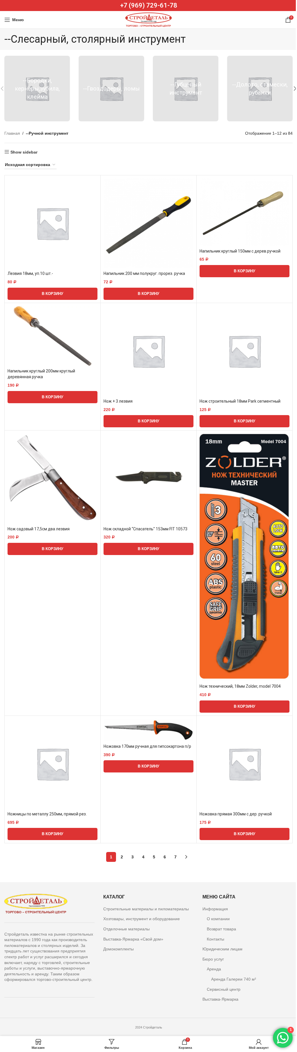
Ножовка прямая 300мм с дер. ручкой (236, 814)
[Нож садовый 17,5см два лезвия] (52, 478)
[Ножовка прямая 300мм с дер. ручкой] (244, 764)
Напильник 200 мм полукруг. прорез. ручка (144, 273)
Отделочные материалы (126, 929)
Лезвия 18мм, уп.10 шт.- (30, 273)
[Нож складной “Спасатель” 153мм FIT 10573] (148, 478)
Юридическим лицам (222, 949)
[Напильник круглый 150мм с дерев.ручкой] (244, 212)
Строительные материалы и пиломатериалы (146, 909)
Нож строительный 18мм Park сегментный (240, 401)
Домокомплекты (118, 949)
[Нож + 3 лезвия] (148, 351)
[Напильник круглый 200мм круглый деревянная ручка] (52, 336)
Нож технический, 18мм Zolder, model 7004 (240, 686)
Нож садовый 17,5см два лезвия (39, 529)
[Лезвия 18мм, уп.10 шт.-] (52, 223)
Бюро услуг (213, 959)
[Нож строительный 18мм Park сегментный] (244, 351)
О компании (218, 918)
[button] (52, 294)
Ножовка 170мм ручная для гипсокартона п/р (147, 746)
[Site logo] (148, 19)
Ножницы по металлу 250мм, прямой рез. (47, 814)
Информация (215, 909)
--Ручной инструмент (47, 133)
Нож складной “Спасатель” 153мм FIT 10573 (145, 529)
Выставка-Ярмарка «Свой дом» (133, 939)
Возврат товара (221, 929)
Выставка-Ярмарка (220, 999)
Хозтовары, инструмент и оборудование (141, 918)
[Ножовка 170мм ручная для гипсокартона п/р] (148, 730)
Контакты (215, 939)
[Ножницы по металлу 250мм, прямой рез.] (52, 764)
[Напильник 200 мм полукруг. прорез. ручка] (148, 223)
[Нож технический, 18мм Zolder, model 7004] (244, 557)
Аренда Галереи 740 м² (233, 979)
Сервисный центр (223, 989)
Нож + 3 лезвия (118, 401)
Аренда (214, 969)
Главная (12, 133)
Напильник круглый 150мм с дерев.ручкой (240, 251)
